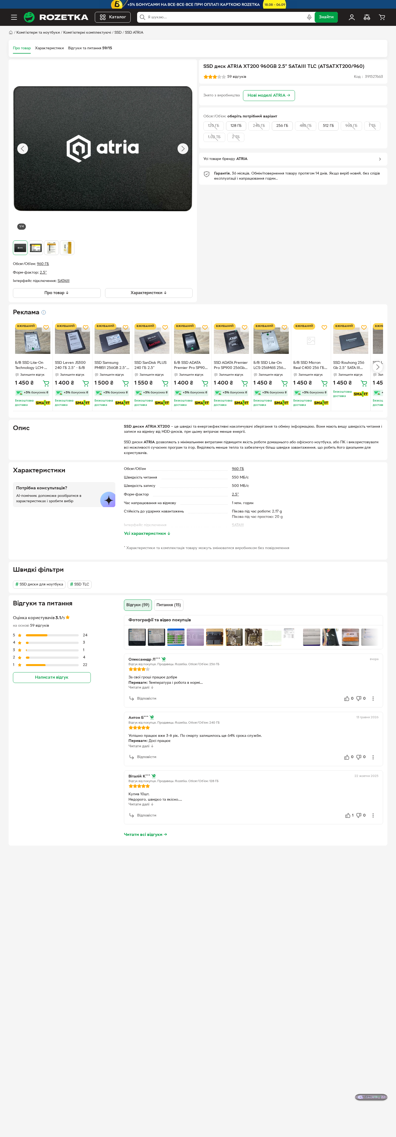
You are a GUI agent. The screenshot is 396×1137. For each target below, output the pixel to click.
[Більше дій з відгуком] (373, 698)
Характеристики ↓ (149, 293)
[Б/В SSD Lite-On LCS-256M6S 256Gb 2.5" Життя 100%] (271, 340)
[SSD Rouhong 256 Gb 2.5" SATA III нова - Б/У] (351, 340)
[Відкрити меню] (14, 17)
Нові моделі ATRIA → (269, 95)
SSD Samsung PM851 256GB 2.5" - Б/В (112, 366)
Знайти (326, 17)
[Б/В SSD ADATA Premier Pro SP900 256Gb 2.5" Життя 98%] (191, 340)
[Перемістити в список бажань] (46, 327)
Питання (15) (169, 605)
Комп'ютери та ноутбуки (38, 32)
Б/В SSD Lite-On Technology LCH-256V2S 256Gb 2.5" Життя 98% (32, 366)
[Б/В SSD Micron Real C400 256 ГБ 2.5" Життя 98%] (311, 340)
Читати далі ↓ (141, 687)
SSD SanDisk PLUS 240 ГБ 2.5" (150, 365)
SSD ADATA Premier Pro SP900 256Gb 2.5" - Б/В (231, 366)
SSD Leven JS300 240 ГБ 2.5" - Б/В (70, 365)
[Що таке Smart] (43, 403)
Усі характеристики (147, 534)
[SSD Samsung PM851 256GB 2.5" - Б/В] (112, 340)
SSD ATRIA (134, 32)
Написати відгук (51, 677)
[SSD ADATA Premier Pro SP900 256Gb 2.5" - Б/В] (231, 340)
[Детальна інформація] (43, 312)
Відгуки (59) (138, 605)
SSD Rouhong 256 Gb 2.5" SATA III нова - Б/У (348, 366)
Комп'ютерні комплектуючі (87, 32)
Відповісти (146, 698)
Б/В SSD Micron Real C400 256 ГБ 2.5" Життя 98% (308, 366)
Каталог (117, 17)
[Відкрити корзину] (382, 17)
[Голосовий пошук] (309, 17)
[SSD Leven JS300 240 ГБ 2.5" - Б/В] (72, 340)
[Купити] (46, 383)
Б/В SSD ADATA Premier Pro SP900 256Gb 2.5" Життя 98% (190, 366)
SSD (117, 32)
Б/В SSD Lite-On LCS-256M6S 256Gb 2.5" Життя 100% (270, 366)
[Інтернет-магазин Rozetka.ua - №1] (56, 17)
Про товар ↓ (56, 293)
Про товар (22, 48)
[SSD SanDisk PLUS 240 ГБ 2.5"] (152, 340)
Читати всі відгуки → (145, 835)
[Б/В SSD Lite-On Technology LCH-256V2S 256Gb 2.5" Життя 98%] (32, 340)
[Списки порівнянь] (367, 17)
